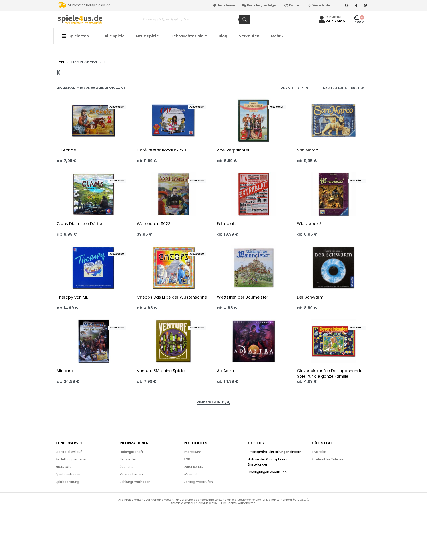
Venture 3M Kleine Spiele (161, 370)
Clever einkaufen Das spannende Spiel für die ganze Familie (329, 373)
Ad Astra (225, 370)
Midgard (65, 370)
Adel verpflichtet (233, 150)
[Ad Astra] (253, 341)
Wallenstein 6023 (154, 223)
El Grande (66, 150)
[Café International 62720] (173, 120)
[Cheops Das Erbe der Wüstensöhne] (173, 267)
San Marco (307, 150)
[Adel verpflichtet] (253, 120)
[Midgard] (93, 341)
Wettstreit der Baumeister (242, 297)
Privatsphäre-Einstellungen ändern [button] (274, 452)
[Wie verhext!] (333, 194)
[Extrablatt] (253, 194)
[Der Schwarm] (333, 267)
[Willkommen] (321, 19)
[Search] (244, 19)
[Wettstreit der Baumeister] (253, 267)
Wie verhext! (309, 223)
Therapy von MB (73, 297)
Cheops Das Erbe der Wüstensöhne (172, 297)
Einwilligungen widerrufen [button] (267, 472)
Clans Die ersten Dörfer (80, 223)
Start (60, 62)
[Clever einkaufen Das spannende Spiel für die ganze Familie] (333, 341)
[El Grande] (93, 120)
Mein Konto (335, 21)
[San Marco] (333, 120)
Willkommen (333, 16)
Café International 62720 (161, 150)
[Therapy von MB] (93, 267)
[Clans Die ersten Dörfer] (93, 194)
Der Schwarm (310, 297)
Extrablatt (226, 223)
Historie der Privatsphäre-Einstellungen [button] (267, 462)
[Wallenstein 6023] (173, 194)
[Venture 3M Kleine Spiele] (173, 341)
